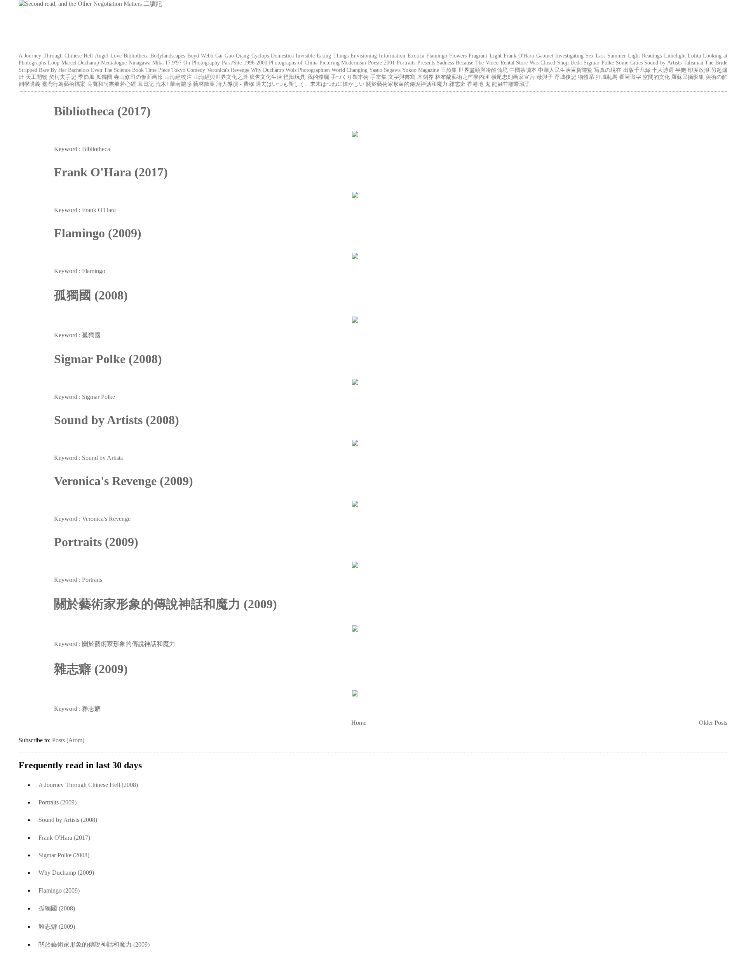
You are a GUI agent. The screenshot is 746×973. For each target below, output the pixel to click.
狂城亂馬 (606, 77)
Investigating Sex (574, 55)
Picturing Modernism (342, 62)
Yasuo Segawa (385, 70)
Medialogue (114, 62)
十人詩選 (663, 70)
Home (358, 722)
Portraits (406, 62)
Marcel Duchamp (80, 62)
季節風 (86, 77)
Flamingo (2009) (97, 233)
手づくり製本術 (350, 77)
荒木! (161, 84)
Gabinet (544, 55)
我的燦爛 (318, 77)
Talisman (693, 62)
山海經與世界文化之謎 (220, 77)
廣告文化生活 (265, 77)
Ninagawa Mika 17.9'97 (155, 62)
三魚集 (449, 70)
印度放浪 (698, 70)
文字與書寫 (401, 77)
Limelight (675, 55)
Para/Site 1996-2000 (244, 62)
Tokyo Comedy (188, 70)
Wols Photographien (308, 70)
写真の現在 (607, 70)
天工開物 (36, 77)
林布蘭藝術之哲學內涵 (462, 77)
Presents (426, 62)
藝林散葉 (204, 84)
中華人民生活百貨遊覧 (565, 70)
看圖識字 (630, 77)
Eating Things (332, 55)
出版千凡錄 (636, 70)
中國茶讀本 (523, 70)
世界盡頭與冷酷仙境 (482, 70)
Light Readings (645, 55)
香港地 (475, 84)
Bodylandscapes (167, 55)
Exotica (416, 55)
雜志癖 (457, 84)
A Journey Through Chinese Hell (56, 55)
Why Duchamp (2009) (66, 872)
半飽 (680, 70)
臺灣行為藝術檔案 (63, 84)
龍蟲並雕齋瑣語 (511, 84)
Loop (53, 62)
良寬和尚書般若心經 (111, 84)
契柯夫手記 (62, 77)
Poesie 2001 (381, 62)
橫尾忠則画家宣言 (513, 77)
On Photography (201, 62)
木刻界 (425, 77)
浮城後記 (565, 77)
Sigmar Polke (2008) (108, 359)
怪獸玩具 (294, 77)
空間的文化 (656, 77)
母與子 (545, 77)
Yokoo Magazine (420, 70)
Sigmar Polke (599, 62)
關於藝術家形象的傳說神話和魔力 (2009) (165, 604)
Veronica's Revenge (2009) (123, 481)
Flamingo (436, 55)
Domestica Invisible (293, 55)
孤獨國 (104, 77)
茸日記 (146, 84)
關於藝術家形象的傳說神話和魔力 (407, 84)
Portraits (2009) (96, 542)
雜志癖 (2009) (91, 669)
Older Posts (713, 722)
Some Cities (629, 62)
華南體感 (181, 84)
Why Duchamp (267, 70)
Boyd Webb (200, 55)
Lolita (694, 55)
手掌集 (378, 77)
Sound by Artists (663, 62)
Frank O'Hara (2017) (111, 172)
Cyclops (260, 55)
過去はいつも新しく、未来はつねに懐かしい (310, 84)
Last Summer (611, 55)
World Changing (349, 70)
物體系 (586, 77)
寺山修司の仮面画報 (138, 77)
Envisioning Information (377, 55)
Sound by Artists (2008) (116, 420)
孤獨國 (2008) (91, 295)
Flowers (458, 55)
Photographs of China (293, 62)
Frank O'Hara (519, 55)
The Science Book (124, 70)
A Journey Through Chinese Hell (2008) (88, 785)
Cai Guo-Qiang (232, 55)
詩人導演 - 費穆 (235, 84)
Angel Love (108, 55)
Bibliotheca (136, 55)
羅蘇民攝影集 (687, 77)
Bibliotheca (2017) (102, 111)
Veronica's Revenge (228, 70)
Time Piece (157, 70)
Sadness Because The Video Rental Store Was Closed (496, 62)
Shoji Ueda (569, 62)
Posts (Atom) (68, 740)
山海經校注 (178, 77)
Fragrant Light (485, 55)
